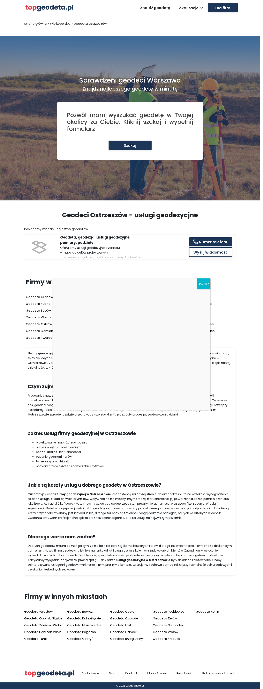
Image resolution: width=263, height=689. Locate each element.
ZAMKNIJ (203, 283)
